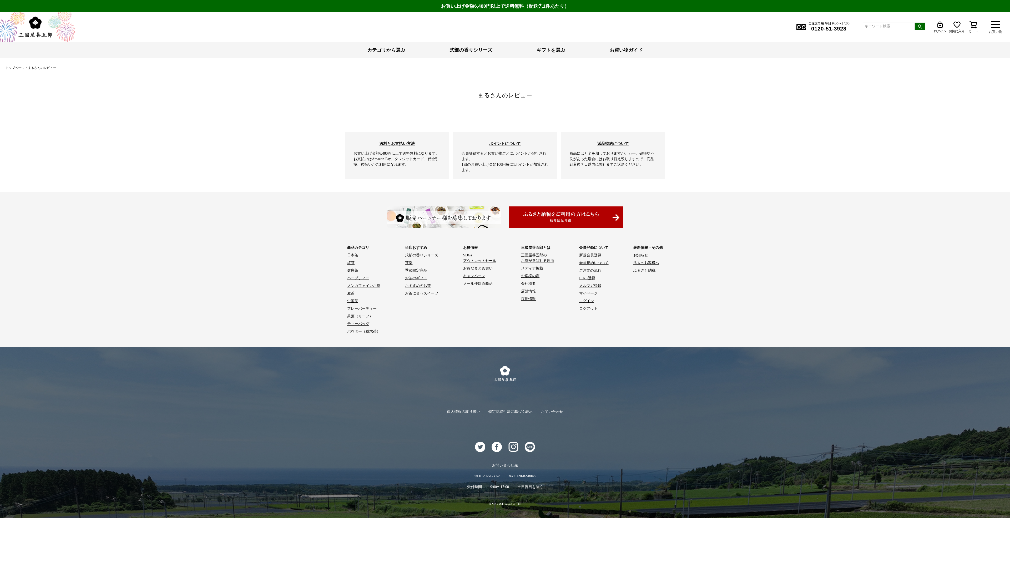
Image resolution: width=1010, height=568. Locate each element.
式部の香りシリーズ (471, 50)
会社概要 (528, 284)
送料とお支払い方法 (397, 143)
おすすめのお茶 (418, 286)
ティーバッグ (358, 324)
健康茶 (352, 270)
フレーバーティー (362, 309)
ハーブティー (358, 278)
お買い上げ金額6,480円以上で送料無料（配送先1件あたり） (505, 6)
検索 (920, 26)
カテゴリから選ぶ (386, 50)
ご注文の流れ (590, 270)
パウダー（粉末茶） (363, 331)
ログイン (586, 301)
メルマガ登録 (590, 286)
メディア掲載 (532, 268)
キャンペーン (474, 276)
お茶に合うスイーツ (421, 293)
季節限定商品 (416, 270)
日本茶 (352, 255)
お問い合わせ (552, 412)
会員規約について (594, 263)
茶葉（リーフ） (360, 316)
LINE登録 (587, 278)
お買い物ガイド (626, 50)
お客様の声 (530, 276)
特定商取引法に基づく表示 (510, 412)
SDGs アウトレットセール (479, 258)
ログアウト (588, 309)
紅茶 (351, 263)
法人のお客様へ (646, 263)
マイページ (588, 293)
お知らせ (640, 255)
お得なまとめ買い (478, 268)
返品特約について (613, 143)
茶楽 (408, 263)
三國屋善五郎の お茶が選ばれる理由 (537, 258)
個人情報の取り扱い (463, 412)
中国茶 (352, 301)
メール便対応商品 (478, 284)
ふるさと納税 (644, 270)
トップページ (15, 68)
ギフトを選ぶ (551, 50)
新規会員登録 (590, 255)
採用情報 (528, 299)
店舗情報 (528, 291)
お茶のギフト (416, 278)
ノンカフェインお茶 (363, 286)
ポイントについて (505, 143)
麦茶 (351, 293)
